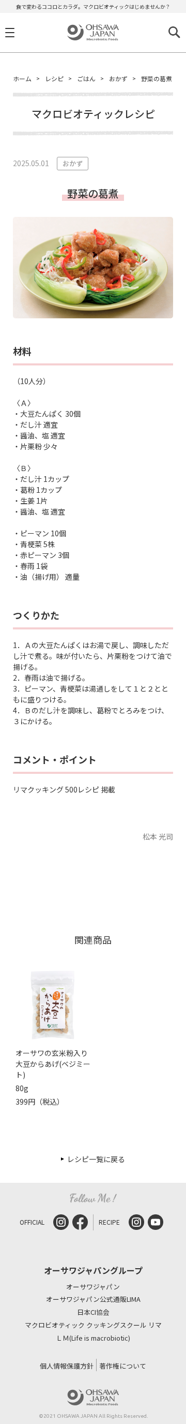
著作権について (122, 1366)
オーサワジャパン (93, 1287)
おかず (118, 78)
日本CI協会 (93, 1312)
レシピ (54, 78)
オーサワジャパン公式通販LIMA (93, 1299)
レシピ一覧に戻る (96, 1159)
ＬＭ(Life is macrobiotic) (93, 1338)
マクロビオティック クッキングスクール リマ (93, 1325)
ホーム (22, 78)
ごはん (86, 78)
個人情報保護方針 (67, 1366)
